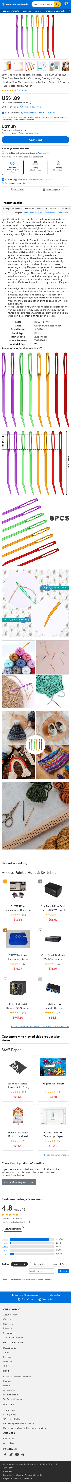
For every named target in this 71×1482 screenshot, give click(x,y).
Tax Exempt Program (12, 1399)
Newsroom (8, 1323)
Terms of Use (9, 1409)
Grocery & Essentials (55, 10)
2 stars (5, 1250)
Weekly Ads (47, 1299)
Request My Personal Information (18, 1423)
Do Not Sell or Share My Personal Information (24, 1427)
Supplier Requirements (13, 1337)
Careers (7, 1319)
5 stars (5, 1239)
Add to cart (35, 139)
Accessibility (9, 1390)
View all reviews (13, 1228)
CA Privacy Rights (11, 1418)
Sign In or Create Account (27, 1295)
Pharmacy (8, 1381)
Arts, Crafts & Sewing (33, 212)
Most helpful (58, 1264)
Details (26, 183)
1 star (6, 1254)
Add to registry (53, 189)
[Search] (57, 4)
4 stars (5, 1243)
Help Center (54, 1295)
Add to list (19, 189)
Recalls (6, 1385)
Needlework (50, 212)
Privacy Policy (10, 1414)
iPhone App (8, 1438)
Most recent (19, 1264)
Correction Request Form (19, 1182)
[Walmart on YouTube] (17, 1455)
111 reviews (23, 90)
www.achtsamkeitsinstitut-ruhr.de (39, 112)
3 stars (5, 1246)
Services (27, 10)
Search (63, 1270)
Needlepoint (62, 212)
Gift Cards (8, 1365)
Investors (7, 1328)
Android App (9, 1442)
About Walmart (10, 1314)
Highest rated (39, 1264)
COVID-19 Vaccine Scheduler (17, 1376)
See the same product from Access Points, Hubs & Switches (40, 1026)
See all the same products (56, 1154)
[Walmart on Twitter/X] (11, 1455)
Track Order (27, 1299)
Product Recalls (10, 1394)
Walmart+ (8, 1361)
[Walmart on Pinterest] (23, 1455)
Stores (6, 1352)
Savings (38, 10)
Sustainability (9, 1332)
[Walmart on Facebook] (5, 1455)
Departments (13, 10)
